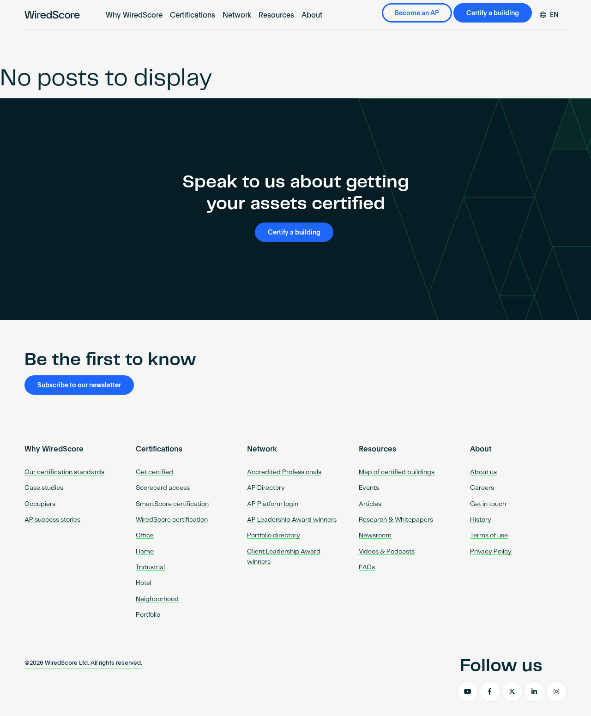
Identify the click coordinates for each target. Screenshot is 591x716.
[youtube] (467, 692)
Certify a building (492, 13)
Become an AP (417, 13)
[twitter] (512, 692)
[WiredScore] (52, 15)
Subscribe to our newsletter (79, 385)
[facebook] (490, 692)
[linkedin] (534, 692)
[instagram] (556, 692)
